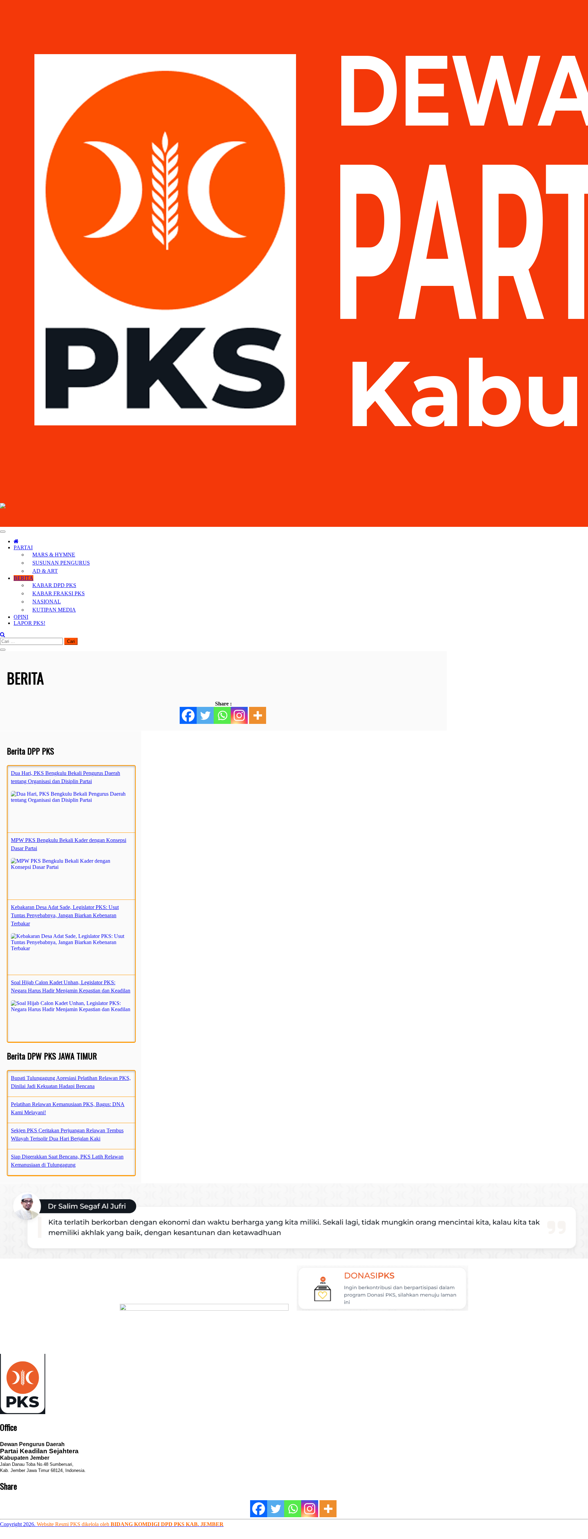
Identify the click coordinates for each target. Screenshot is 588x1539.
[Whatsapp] (222, 715)
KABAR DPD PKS (54, 585)
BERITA (23, 578)
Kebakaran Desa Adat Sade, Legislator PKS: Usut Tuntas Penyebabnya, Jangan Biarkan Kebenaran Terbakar (65, 915)
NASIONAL (46, 601)
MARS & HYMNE (53, 554)
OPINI (21, 617)
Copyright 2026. (18, 1524)
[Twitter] (205, 715)
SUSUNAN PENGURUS (61, 563)
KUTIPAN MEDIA (54, 610)
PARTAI (23, 547)
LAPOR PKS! (29, 623)
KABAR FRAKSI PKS (58, 593)
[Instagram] (239, 715)
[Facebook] (188, 715)
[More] (257, 715)
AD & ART (45, 571)
